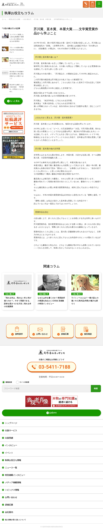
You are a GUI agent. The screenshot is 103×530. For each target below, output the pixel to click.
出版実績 (9, 438)
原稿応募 (9, 505)
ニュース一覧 (11, 467)
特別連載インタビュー (15, 475)
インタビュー (11, 445)
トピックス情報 (12, 490)
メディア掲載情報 (13, 482)
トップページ (11, 423)
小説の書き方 (27, 19)
